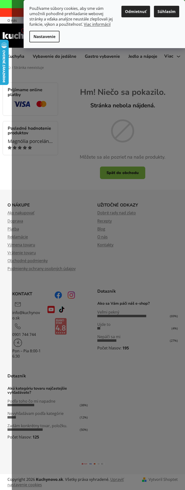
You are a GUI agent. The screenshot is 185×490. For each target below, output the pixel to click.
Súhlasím (167, 11)
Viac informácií (97, 24)
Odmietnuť (135, 11)
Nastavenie (44, 36)
